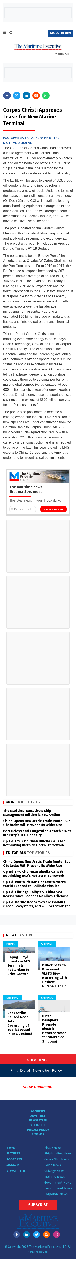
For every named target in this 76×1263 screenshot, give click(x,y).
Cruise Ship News (56, 1159)
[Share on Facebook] (7, 95)
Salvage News (54, 1171)
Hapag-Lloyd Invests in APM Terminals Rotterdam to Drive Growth (18, 965)
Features (13, 1153)
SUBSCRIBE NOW (60, 32)
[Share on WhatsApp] (46, 95)
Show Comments (38, 1087)
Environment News (58, 1188)
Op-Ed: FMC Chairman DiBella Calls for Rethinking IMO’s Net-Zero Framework (34, 843)
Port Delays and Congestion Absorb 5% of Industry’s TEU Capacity (37, 833)
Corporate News (56, 1194)
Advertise (38, 1116)
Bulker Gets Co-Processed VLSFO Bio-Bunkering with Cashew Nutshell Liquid (54, 975)
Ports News (52, 1165)
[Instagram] (56, 1234)
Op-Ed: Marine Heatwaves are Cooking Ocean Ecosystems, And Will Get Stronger (36, 904)
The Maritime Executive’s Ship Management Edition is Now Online (31, 813)
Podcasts (14, 1159)
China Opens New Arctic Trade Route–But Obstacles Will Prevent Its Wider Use (36, 823)
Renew (57, 1070)
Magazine (13, 1165)
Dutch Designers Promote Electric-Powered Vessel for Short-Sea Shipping (54, 1028)
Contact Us (38, 1125)
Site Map (38, 1134)
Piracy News (52, 1148)
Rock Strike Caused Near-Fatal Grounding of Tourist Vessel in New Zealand (19, 1023)
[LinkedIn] (26, 1234)
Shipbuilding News (57, 1153)
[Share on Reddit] (36, 95)
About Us (38, 1111)
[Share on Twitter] (16, 95)
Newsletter (41, 1070)
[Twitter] (36, 1234)
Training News (54, 1177)
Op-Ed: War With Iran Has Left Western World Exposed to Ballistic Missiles (34, 884)
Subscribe (38, 1205)
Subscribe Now (53, 509)
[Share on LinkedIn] (26, 95)
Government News (57, 1182)
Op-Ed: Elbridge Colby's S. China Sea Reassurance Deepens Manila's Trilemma (36, 894)
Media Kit (62, 54)
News (10, 1148)
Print (13, 1070)
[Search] (11, 33)
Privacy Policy (38, 1130)
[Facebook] (16, 1234)
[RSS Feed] (46, 1234)
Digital (25, 1070)
